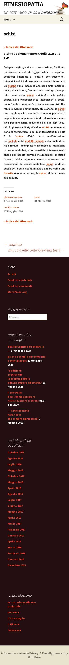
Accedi (12, 274)
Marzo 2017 (14, 523)
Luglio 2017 (14, 500)
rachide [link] (12, 141)
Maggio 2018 (15, 482)
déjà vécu (14, 624)
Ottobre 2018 (16, 476)
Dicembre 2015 (17, 565)
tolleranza (14, 630)
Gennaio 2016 (16, 559)
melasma (13, 612)
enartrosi (13, 244)
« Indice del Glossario (19, 47)
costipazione (11, 207)
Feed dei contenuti (20, 280)
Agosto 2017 (15, 494)
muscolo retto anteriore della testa (36, 250)
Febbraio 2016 (16, 553)
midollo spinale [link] (34, 141)
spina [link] (19, 136)
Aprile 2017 (14, 517)
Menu (7, 19)
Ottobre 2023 (16, 452)
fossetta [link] (8, 173)
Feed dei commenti (20, 286)
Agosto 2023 (15, 458)
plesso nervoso (13, 197)
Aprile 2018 (14, 488)
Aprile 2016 (14, 541)
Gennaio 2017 (16, 535)
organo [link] (12, 85)
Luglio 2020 (14, 464)
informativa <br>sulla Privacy (20, 653)
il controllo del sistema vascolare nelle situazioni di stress (23, 396)
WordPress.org (17, 292)
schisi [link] (30, 95)
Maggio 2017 (15, 511)
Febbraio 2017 (16, 529)
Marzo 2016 (14, 547)
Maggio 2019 (15, 470)
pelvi (37, 197)
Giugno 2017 (15, 506)
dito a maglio (16, 618)
